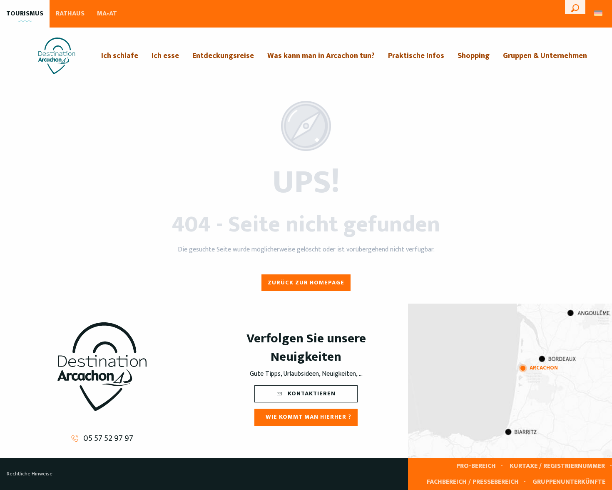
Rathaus (70, 13)
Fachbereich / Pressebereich (473, 481)
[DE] (599, 13)
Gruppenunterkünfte (568, 481)
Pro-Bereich (476, 466)
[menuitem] (57, 56)
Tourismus (24, 13)
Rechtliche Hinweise (29, 473)
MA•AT (107, 13)
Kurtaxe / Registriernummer (557, 466)
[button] (575, 7)
